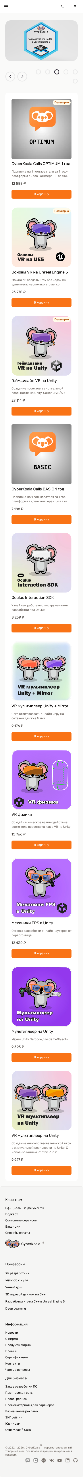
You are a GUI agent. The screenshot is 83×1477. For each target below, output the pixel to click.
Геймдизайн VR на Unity (34, 380)
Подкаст (11, 1214)
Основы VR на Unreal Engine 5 (40, 272)
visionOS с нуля (16, 1280)
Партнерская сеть (19, 1393)
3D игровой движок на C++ (25, 1294)
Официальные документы (24, 1208)
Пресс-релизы (16, 1399)
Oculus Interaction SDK (33, 597)
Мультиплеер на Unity (32, 1031)
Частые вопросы (17, 1370)
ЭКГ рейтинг (14, 1417)
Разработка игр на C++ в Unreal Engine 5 (35, 1301)
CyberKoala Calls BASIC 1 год (38, 489)
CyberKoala (32, 1243)
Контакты (12, 1363)
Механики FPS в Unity (32, 923)
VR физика (22, 814)
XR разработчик (17, 1273)
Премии (11, 1351)
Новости (11, 1333)
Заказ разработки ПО (21, 1386)
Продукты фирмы (18, 1345)
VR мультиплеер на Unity (35, 1135)
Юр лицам (12, 1424)
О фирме (11, 1339)
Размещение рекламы (22, 1411)
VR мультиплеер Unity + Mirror (40, 706)
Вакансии (12, 1226)
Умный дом (13, 1287)
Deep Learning (15, 1308)
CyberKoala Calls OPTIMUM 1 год (41, 163)
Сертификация (16, 1357)
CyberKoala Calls (18, 1430)
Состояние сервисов (21, 1220)
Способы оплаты (17, 1233)
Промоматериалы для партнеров (29, 1405)
